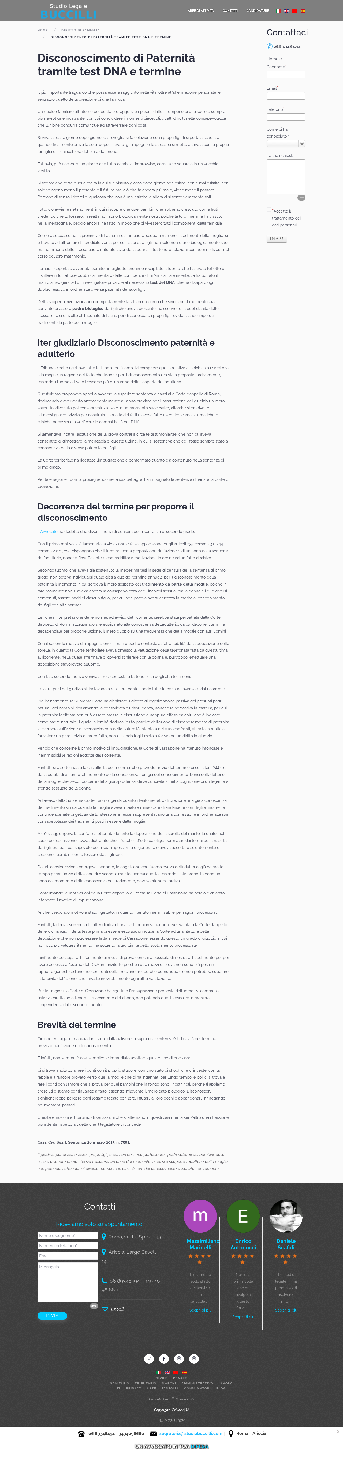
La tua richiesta (280, 155)
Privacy (134, 1388)
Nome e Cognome (276, 63)
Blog (221, 1388)
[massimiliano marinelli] (200, 1215)
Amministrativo (197, 1383)
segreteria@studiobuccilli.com (190, 1433)
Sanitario (119, 1383)
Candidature (258, 11)
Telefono (275, 109)
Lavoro (226, 1383)
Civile (162, 1378)
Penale (180, 1378)
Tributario (145, 1383)
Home (43, 30)
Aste (151, 1388)
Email (272, 88)
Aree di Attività (201, 11)
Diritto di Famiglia (80, 30)
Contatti (230, 11)
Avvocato (49, 531)
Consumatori (197, 1388)
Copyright (162, 1409)
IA (187, 1409)
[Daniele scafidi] (286, 1215)
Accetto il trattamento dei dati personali (286, 218)
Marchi (169, 1383)
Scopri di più (200, 1310)
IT (119, 1388)
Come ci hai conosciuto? (278, 133)
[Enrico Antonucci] (243, 1215)
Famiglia (170, 1388)
